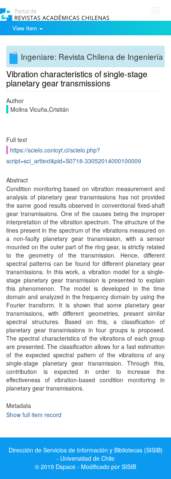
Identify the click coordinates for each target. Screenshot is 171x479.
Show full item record (33, 414)
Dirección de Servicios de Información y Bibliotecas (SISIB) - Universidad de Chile (86, 454)
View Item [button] (25, 28)
